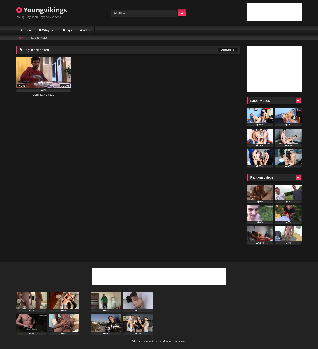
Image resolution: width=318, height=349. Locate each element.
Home (27, 30)
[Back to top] (307, 338)
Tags (69, 30)
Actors (87, 30)
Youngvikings (44, 9)
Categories (48, 30)
